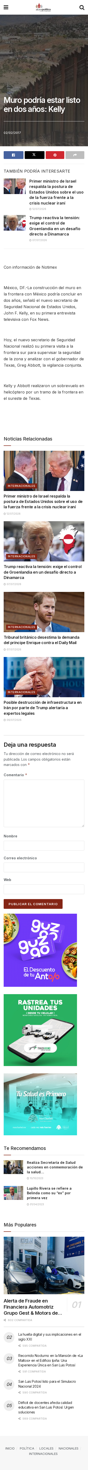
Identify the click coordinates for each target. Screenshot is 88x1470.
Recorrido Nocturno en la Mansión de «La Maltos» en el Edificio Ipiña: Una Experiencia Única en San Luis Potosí (50, 1360)
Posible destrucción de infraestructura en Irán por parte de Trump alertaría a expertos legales (43, 708)
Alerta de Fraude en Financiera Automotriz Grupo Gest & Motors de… (33, 1307)
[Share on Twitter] (34, 155)
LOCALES (46, 1448)
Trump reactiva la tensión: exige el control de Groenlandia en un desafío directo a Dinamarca (42, 572)
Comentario (15, 775)
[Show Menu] (6, 7)
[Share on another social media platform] (75, 155)
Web (7, 880)
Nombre (10, 836)
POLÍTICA (27, 1448)
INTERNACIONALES (21, 486)
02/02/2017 (12, 133)
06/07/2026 (14, 719)
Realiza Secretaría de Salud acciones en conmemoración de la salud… (55, 1167)
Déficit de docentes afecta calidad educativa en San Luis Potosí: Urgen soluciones (46, 1407)
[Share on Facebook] (13, 155)
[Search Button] (81, 7)
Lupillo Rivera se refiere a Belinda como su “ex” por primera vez (49, 1193)
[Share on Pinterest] (55, 155)
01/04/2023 (36, 1204)
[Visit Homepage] (44, 7)
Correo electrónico (20, 858)
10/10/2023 (36, 1178)
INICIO (10, 1448)
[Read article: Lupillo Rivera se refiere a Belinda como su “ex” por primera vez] (13, 1193)
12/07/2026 (39, 208)
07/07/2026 (39, 240)
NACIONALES (68, 1448)
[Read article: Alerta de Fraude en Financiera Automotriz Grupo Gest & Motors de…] (44, 1265)
